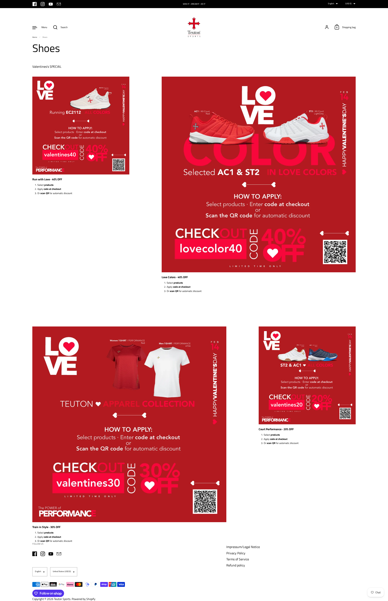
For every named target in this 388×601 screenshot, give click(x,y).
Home (34, 37)
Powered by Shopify (83, 599)
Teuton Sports (62, 599)
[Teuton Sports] (194, 27)
